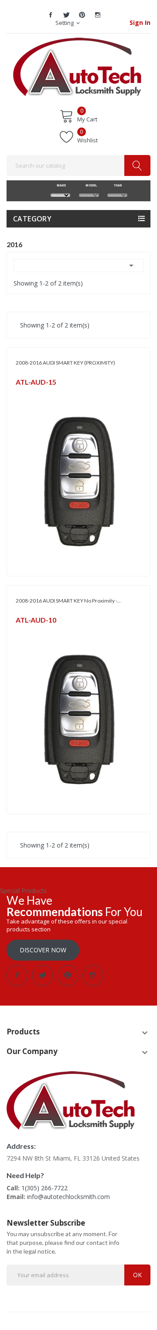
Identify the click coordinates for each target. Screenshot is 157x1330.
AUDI (22, 393)
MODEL (88, 185)
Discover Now (43, 950)
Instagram (97, 14)
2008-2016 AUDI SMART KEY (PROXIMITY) (65, 362)
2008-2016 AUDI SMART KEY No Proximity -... (68, 600)
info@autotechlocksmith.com (68, 1196)
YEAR (117, 185)
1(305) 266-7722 (44, 1188)
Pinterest (81, 14)
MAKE (60, 185)
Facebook (50, 14)
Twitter (66, 14)
